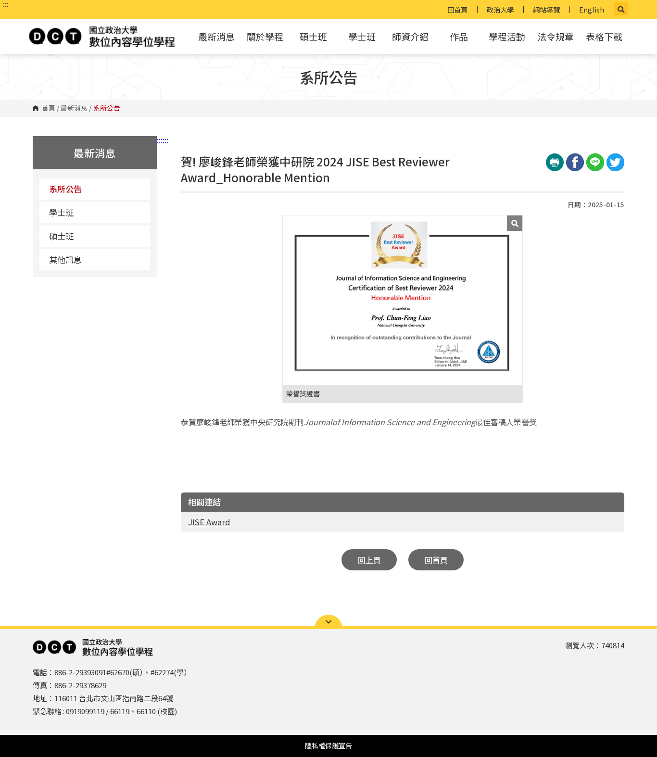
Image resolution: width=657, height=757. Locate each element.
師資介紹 (410, 36)
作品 (459, 36)
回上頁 (369, 560)
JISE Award (209, 522)
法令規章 (555, 36)
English (591, 9)
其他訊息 (65, 259)
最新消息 (216, 36)
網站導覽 (546, 9)
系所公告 (65, 189)
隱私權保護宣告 (328, 745)
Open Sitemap (328, 622)
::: (6, 4)
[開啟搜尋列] (621, 8)
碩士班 (313, 36)
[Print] (555, 162)
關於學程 (265, 36)
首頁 (48, 108)
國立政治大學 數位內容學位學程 (102, 37)
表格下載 (604, 36)
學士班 (362, 36)
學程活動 (507, 36)
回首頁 (457, 9)
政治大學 (500, 9)
